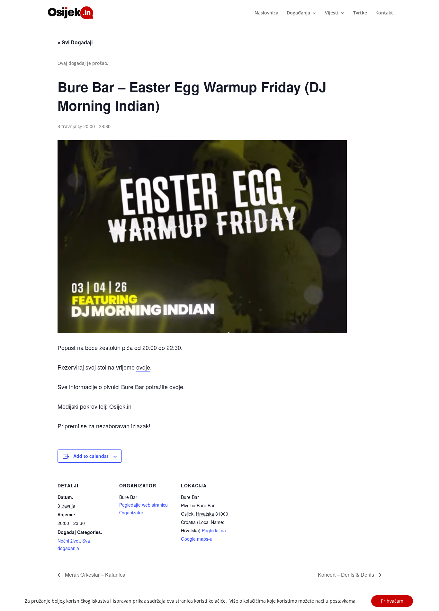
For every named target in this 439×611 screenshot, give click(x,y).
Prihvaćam (392, 601)
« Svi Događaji (75, 42)
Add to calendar (90, 456)
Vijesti (331, 13)
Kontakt (384, 13)
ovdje (143, 367)
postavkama (342, 601)
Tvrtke (360, 13)
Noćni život (69, 540)
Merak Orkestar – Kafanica (94, 574)
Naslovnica (266, 13)
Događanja (298, 13)
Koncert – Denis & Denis (346, 574)
